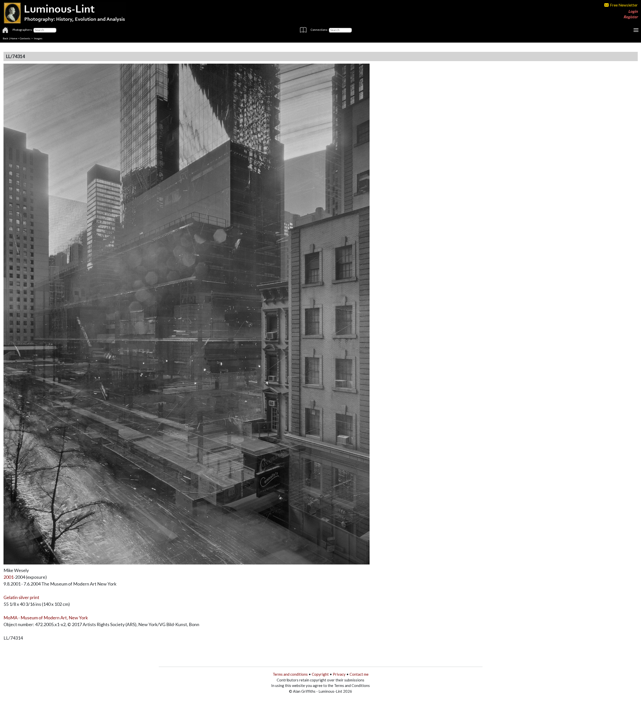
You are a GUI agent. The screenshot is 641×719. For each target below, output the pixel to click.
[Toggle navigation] (636, 30)
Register (630, 17)
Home (13, 38)
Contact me (359, 674)
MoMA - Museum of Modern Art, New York (46, 617)
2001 (9, 577)
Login (633, 11)
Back (5, 38)
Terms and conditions (290, 674)
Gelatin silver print (21, 597)
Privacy (339, 674)
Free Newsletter (624, 5)
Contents (25, 38)
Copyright (320, 674)
